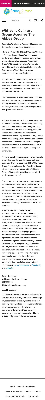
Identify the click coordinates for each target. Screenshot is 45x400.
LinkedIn (9, 268)
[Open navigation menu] (4, 20)
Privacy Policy (34, 396)
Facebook (36, 265)
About (12, 387)
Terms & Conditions (33, 391)
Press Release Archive (26, 387)
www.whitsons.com (21, 265)
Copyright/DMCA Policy (16, 396)
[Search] (30, 20)
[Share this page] (41, 20)
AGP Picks (5, 3)
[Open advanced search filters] (35, 20)
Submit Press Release (13, 391)
